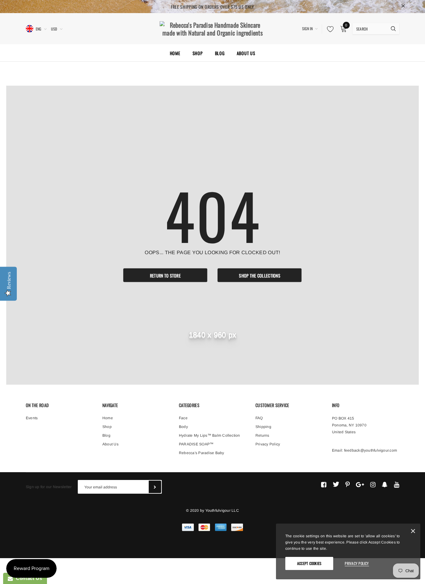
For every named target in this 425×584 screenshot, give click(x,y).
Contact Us (27, 578)
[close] (403, 6)
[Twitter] (336, 484)
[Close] (413, 532)
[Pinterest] (347, 484)
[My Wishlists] (328, 29)
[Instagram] (373, 484)
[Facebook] (323, 484)
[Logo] (212, 28)
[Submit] (155, 487)
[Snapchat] (385, 484)
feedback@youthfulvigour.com (370, 450)
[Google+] (360, 484)
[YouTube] (396, 484)
